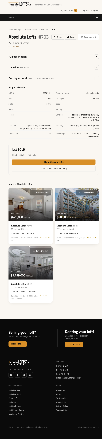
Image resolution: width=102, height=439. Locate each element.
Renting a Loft (62, 374)
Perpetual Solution (92, 427)
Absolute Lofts (31, 29)
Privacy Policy (62, 406)
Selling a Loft (62, 370)
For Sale (44, 29)
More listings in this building (54, 168)
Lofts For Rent (14, 394)
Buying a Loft (62, 366)
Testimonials (61, 398)
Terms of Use (62, 410)
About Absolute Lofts (53, 162)
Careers (59, 394)
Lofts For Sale (14, 390)
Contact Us (61, 402)
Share (59, 37)
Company (60, 390)
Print (72, 37)
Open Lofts (13, 398)
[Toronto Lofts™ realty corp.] (20, 4)
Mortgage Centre (16, 414)
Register (95, 10)
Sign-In (86, 10)
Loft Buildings (14, 29)
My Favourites (68, 10)
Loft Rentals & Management (68, 378)
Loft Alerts (13, 402)
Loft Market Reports (17, 410)
